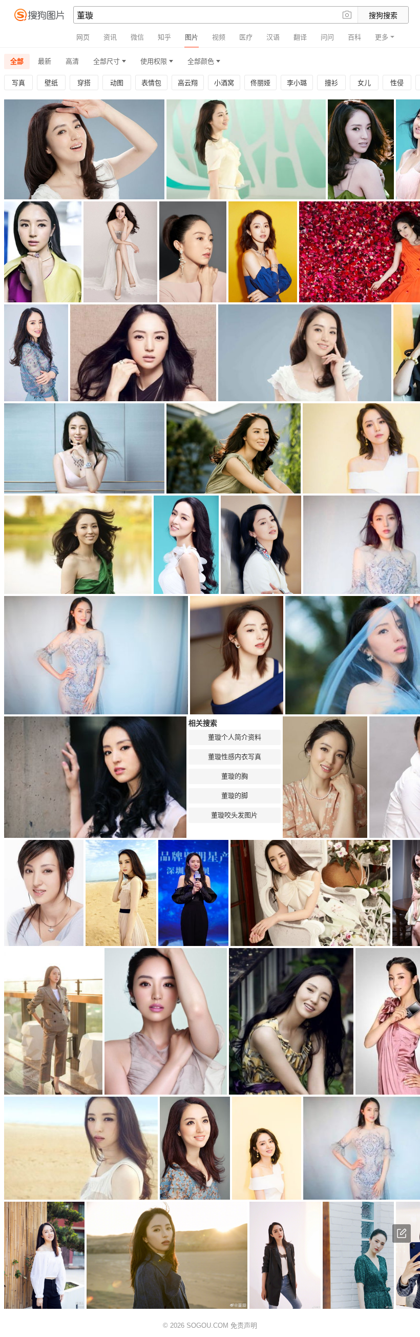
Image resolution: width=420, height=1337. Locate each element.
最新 (44, 61)
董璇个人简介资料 (234, 737)
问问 (327, 37)
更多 (381, 37)
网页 (83, 37)
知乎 (164, 37)
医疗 (246, 37)
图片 (191, 37)
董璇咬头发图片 (234, 815)
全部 (17, 61)
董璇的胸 (234, 776)
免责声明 (243, 1325)
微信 (137, 37)
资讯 (110, 37)
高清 (72, 61)
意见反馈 (401, 1233)
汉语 (273, 37)
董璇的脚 (234, 795)
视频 (218, 37)
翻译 (300, 37)
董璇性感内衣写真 (234, 756)
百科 (354, 37)
